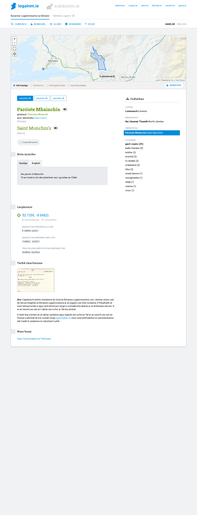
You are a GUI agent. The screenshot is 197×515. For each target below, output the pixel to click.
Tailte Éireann (180, 80)
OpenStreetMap (78, 85)
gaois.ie (182, 5)
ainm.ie (144, 5)
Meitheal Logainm (62, 15)
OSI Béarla (38, 85)
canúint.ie (170, 5)
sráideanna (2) (132, 165)
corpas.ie (133, 5)
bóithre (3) (130, 152)
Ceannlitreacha (30, 142)
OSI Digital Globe (57, 85)
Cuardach (20, 24)
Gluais (57, 24)
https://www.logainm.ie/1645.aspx (34, 338)
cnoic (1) (129, 190)
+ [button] (14, 38)
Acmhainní (74, 24)
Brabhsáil (39, 24)
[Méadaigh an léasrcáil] (14, 48)
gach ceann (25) (134, 144)
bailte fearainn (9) (134, 148)
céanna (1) (130, 186)
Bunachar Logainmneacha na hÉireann (30, 15)
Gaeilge (170, 24)
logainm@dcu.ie (63, 318)
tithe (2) (129, 169)
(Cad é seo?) (40, 118)
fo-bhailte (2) (132, 161)
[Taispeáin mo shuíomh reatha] (14, 54)
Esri (172, 80)
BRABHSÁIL (176, 85)
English (181, 24)
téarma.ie (120, 5)
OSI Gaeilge (22, 85)
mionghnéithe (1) (133, 177)
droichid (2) (131, 156)
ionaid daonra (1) (133, 173)
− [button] (14, 42)
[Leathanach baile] (25, 7)
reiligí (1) (129, 182)
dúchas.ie (157, 5)
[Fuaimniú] (65, 109)
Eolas (91, 24)
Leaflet (157, 80)
